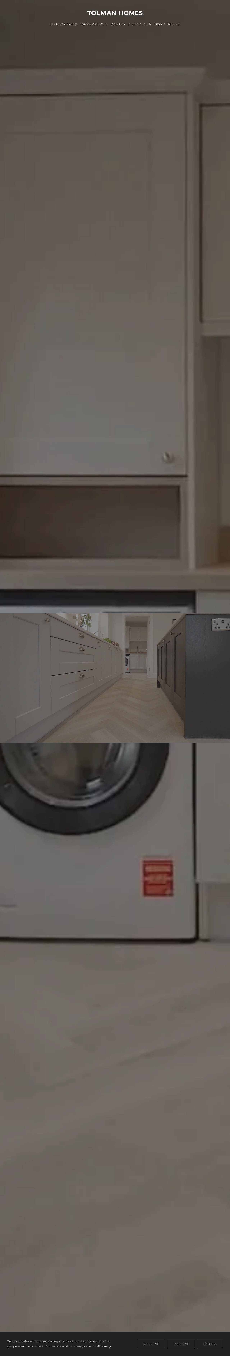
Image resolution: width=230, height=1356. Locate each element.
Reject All (181, 1343)
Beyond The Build (167, 24)
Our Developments (63, 24)
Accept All (151, 1343)
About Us (118, 24)
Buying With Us (92, 24)
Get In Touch (142, 24)
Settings (210, 1343)
